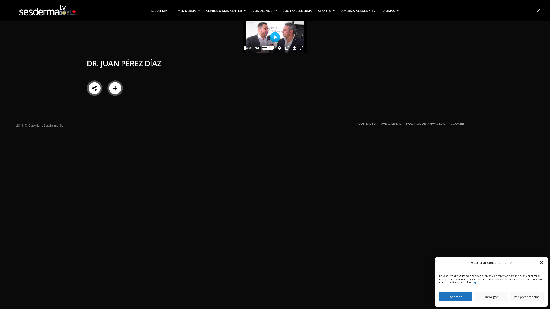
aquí (475, 282)
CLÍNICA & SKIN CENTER (224, 10)
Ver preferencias (527, 297)
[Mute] (257, 47)
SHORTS (324, 10)
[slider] (245, 48)
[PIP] (286, 47)
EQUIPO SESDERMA (297, 10)
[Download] (294, 47)
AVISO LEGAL (391, 123)
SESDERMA (159, 10)
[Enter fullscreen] (301, 47)
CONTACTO (367, 123)
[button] (541, 262)
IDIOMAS (388, 10)
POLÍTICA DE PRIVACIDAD (426, 123)
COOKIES (458, 123)
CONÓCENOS (262, 10)
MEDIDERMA (187, 10)
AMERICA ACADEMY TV (358, 10)
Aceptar (456, 297)
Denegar (491, 297)
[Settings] (279, 47)
